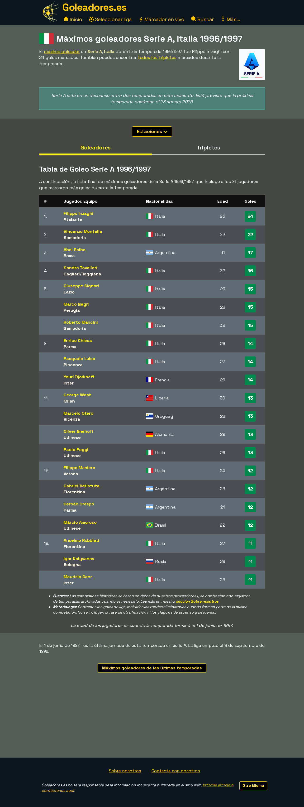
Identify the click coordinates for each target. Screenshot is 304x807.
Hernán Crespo (79, 504)
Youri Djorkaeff (79, 376)
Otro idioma (253, 785)
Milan (69, 401)
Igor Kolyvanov (79, 558)
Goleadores (95, 147)
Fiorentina (74, 492)
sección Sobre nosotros (197, 601)
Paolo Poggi (76, 449)
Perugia (72, 310)
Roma (69, 255)
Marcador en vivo (163, 19)
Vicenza (72, 419)
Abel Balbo (74, 249)
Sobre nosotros (125, 770)
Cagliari (72, 274)
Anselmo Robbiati (81, 540)
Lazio (69, 292)
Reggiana (91, 274)
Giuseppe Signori (81, 285)
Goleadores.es (94, 7)
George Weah (77, 395)
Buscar (205, 19)
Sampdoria (75, 237)
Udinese (72, 437)
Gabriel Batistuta (81, 486)
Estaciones (150, 131)
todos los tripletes (157, 57)
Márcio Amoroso (80, 522)
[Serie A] (251, 76)
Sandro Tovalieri (80, 267)
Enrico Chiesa (78, 340)
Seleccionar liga (113, 19)
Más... (232, 19)
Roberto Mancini (81, 322)
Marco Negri (76, 304)
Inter (69, 383)
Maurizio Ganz (78, 576)
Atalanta (73, 219)
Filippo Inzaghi (78, 213)
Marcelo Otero (78, 413)
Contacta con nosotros (176, 770)
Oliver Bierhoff (79, 431)
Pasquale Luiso (79, 358)
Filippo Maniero (79, 467)
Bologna (72, 564)
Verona (71, 473)
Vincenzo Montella (83, 231)
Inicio (75, 19)
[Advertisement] (152, 722)
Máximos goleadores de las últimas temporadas (152, 668)
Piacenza (73, 364)
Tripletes (208, 147)
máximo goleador (62, 51)
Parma (70, 346)
